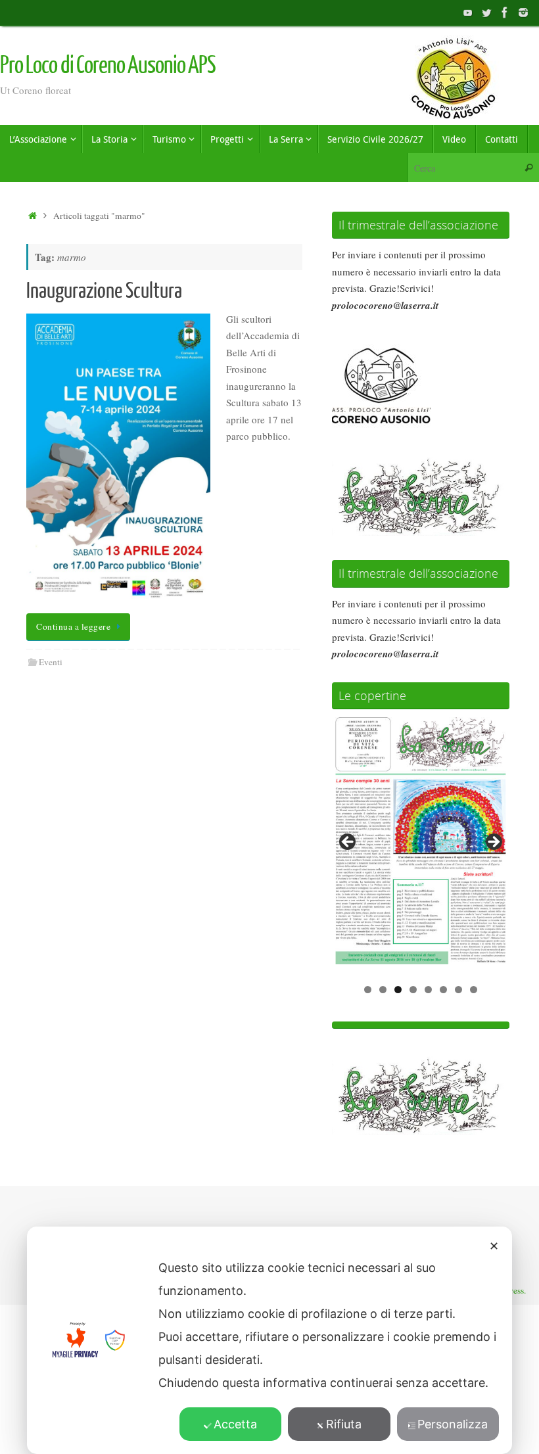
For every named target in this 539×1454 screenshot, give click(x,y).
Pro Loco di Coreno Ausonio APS (108, 66)
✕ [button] (494, 1246)
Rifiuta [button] (344, 1424)
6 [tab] (443, 989)
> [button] (493, 843)
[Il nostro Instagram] (523, 12)
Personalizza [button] (452, 1424)
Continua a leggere (73, 626)
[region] (420, 846)
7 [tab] (458, 989)
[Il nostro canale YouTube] (468, 12)
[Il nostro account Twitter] (486, 12)
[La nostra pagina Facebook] (505, 12)
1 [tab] (367, 989)
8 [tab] (473, 989)
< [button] (348, 843)
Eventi (50, 662)
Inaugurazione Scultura (104, 291)
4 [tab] (413, 989)
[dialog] (269, 1340)
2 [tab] (383, 989)
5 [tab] (428, 989)
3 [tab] (398, 989)
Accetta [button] (235, 1424)
